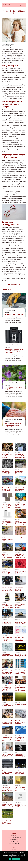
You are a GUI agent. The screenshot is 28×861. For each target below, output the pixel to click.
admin (14, 310)
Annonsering (14, 849)
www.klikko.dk (15, 843)
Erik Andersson (16, 382)
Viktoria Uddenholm (14, 16)
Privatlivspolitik (16, 858)
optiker (5, 57)
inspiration (23, 16)
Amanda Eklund (16, 344)
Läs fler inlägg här (14, 284)
